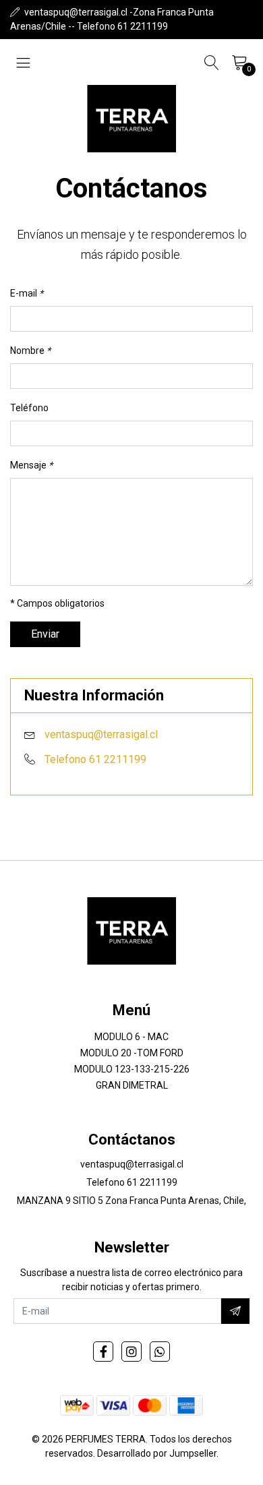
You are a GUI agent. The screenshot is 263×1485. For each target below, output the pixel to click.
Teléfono (29, 407)
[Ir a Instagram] (131, 1351)
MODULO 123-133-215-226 (131, 1069)
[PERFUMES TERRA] (131, 119)
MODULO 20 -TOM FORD (131, 1053)
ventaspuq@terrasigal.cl (101, 734)
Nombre (30, 350)
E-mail (26, 293)
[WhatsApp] (159, 1351)
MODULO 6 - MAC (131, 1036)
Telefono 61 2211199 (95, 759)
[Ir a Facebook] (103, 1351)
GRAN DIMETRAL (132, 1085)
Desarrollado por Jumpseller (156, 1453)
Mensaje (31, 465)
